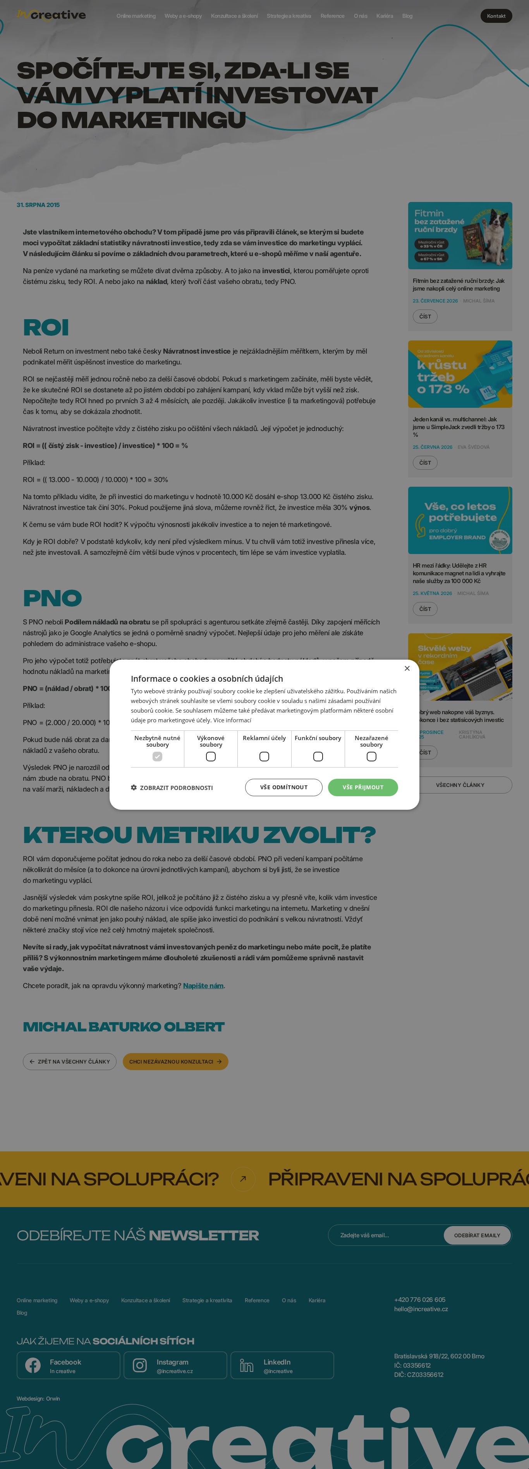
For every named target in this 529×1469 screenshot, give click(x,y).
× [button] (407, 668)
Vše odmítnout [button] (283, 787)
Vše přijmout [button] (363, 787)
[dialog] (264, 734)
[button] (172, 787)
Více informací (232, 719)
